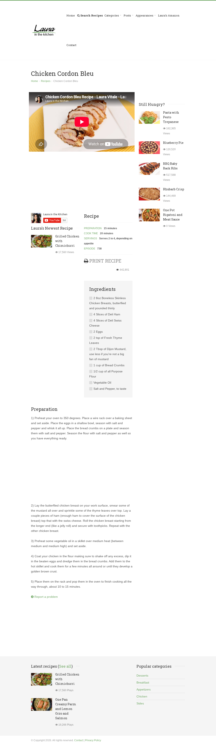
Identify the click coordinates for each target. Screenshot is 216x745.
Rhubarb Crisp (173, 189)
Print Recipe (105, 261)
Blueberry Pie (173, 143)
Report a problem (46, 596)
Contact (71, 45)
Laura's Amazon (168, 15)
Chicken (141, 696)
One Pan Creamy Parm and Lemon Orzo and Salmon (65, 708)
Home (70, 15)
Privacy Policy (93, 740)
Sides (140, 703)
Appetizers (143, 689)
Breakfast (142, 682)
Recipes (45, 81)
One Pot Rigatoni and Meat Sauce (172, 214)
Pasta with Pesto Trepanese (171, 117)
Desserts (142, 675)
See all (65, 666)
